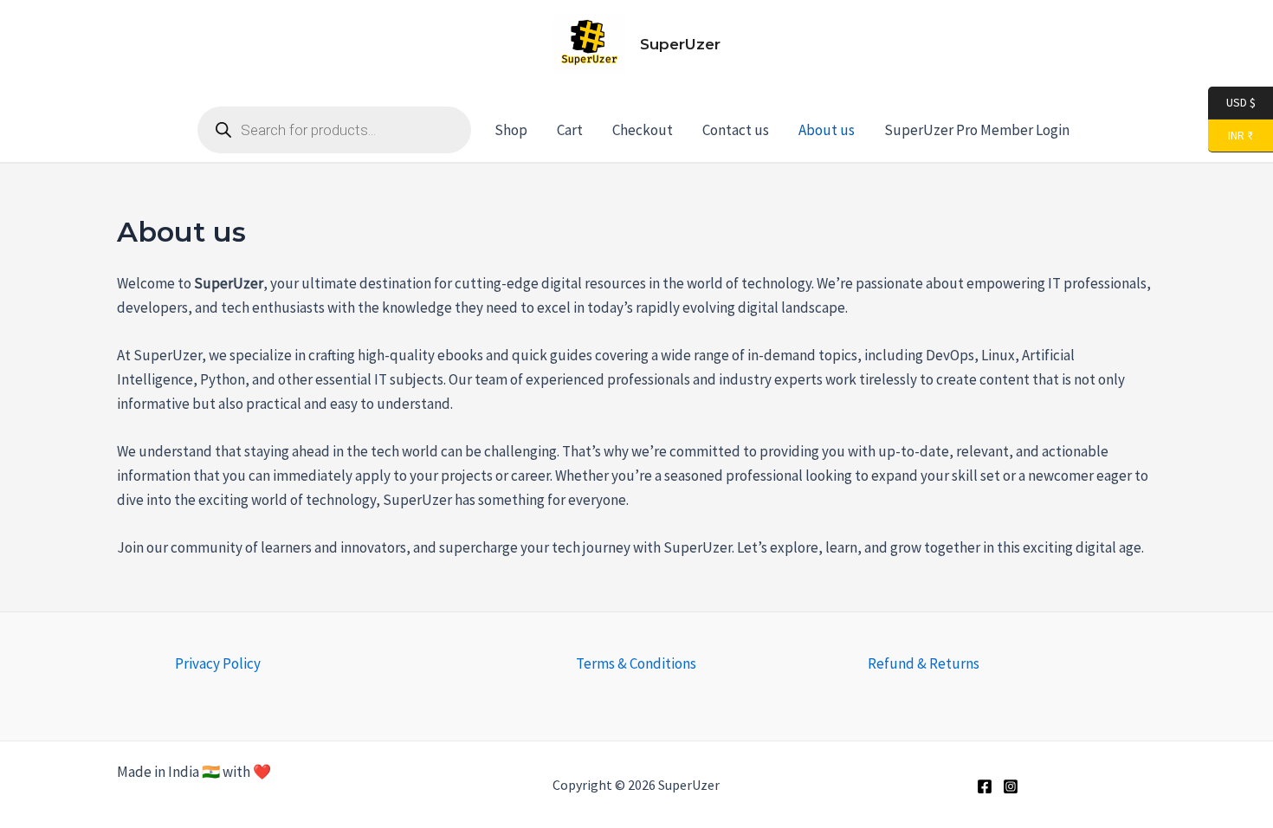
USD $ (1240, 102)
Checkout (642, 129)
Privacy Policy (218, 663)
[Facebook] (984, 786)
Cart (570, 129)
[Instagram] (1010, 786)
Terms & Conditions (636, 663)
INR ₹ (1230, 134)
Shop (510, 129)
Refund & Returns (923, 663)
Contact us (735, 129)
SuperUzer (680, 44)
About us (826, 129)
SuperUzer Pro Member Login (976, 129)
